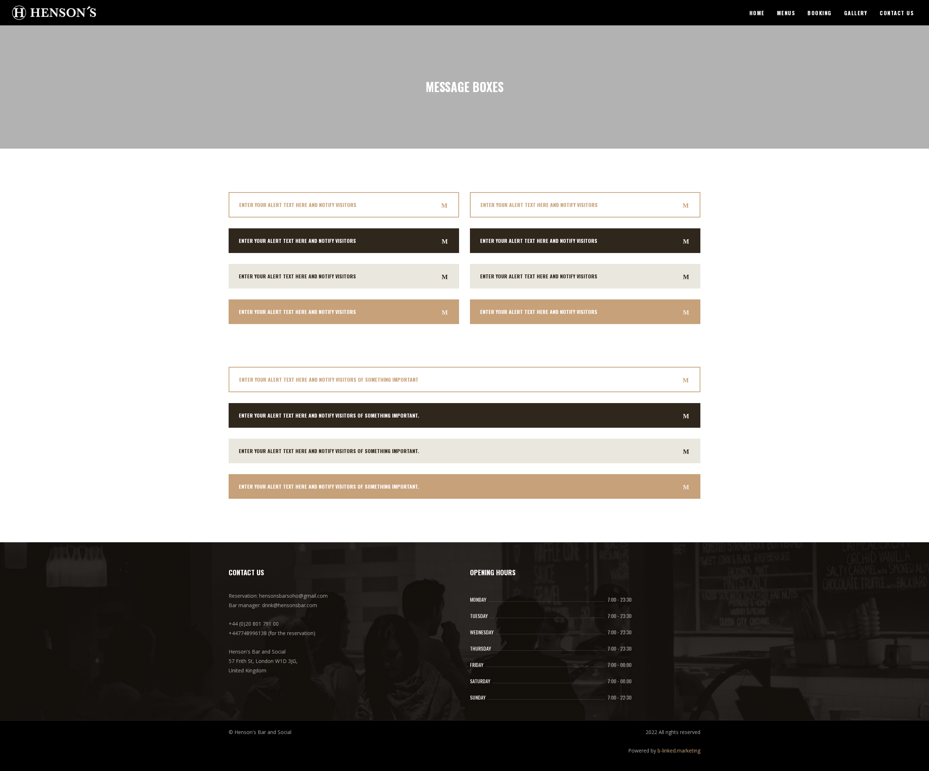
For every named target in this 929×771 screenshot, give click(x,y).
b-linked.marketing (679, 750)
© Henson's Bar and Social (260, 732)
